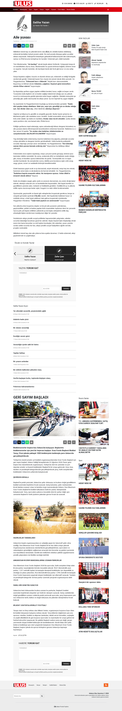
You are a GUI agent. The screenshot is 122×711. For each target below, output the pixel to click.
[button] (65, 45)
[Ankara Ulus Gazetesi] (22, 3)
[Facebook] (15, 45)
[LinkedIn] (23, 45)
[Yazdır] (31, 45)
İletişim (45, 685)
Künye (38, 685)
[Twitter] (19, 45)
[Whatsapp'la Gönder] (27, 45)
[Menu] (108, 9)
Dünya (42, 9)
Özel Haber (61, 9)
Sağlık (47, 9)
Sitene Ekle (62, 685)
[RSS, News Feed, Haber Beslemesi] (106, 685)
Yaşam (36, 9)
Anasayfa (31, 685)
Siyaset (53, 9)
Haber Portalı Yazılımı (62, 706)
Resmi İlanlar (71, 9)
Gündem (15, 9)
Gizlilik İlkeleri (53, 685)
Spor (30, 9)
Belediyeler (23, 9)
